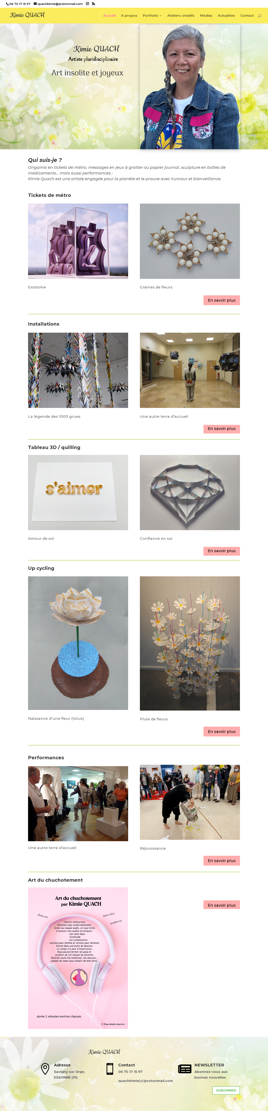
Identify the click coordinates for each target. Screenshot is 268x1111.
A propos (129, 15)
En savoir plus (222, 300)
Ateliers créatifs (181, 15)
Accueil (109, 15)
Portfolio (150, 15)
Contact (247, 15)
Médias (206, 15)
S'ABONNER (226, 1090)
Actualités (226, 15)
